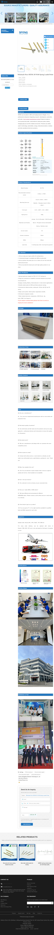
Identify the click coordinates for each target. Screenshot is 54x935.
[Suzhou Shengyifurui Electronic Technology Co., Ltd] (4, 2)
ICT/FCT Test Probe (6, 37)
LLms (31, 928)
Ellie (48, 45)
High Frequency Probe (6, 70)
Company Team (4, 903)
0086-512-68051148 (7, 883)
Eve (48, 42)
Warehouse (3, 905)
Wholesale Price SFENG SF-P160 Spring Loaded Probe (37, 795)
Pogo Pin (4, 45)
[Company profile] (28, 907)
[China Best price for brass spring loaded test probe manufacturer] (9, 852)
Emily (48, 47)
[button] (26, 21)
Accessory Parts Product (5, 61)
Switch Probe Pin (5, 53)
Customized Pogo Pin (6, 58)
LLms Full (36, 928)
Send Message (27, 824)
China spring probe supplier (24, 774)
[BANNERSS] (27, 13)
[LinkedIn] (31, 907)
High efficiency (4, 899)
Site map (28, 913)
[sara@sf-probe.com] (19, 782)
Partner (2, 901)
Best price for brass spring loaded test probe (9, 864)
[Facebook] (35, 907)
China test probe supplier (39, 772)
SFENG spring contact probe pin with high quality (44, 864)
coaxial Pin (4, 55)
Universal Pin (4, 39)
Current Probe (5, 50)
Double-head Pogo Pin (6, 47)
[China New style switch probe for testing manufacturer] (27, 852)
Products (14, 913)
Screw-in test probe (6, 65)
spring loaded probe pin (35, 774)
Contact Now (23, 99)
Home (16, 23)
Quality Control (21, 913)
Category (20, 23)
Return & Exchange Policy (6, 906)
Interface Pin (4, 42)
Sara (48, 39)
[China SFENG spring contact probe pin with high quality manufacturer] (45, 852)
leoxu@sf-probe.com (7, 886)
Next (1, 869)
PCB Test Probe (26, 23)
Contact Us (39, 913)
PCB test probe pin (28, 772)
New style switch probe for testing (27, 864)
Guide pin (4, 67)
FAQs (34, 913)
